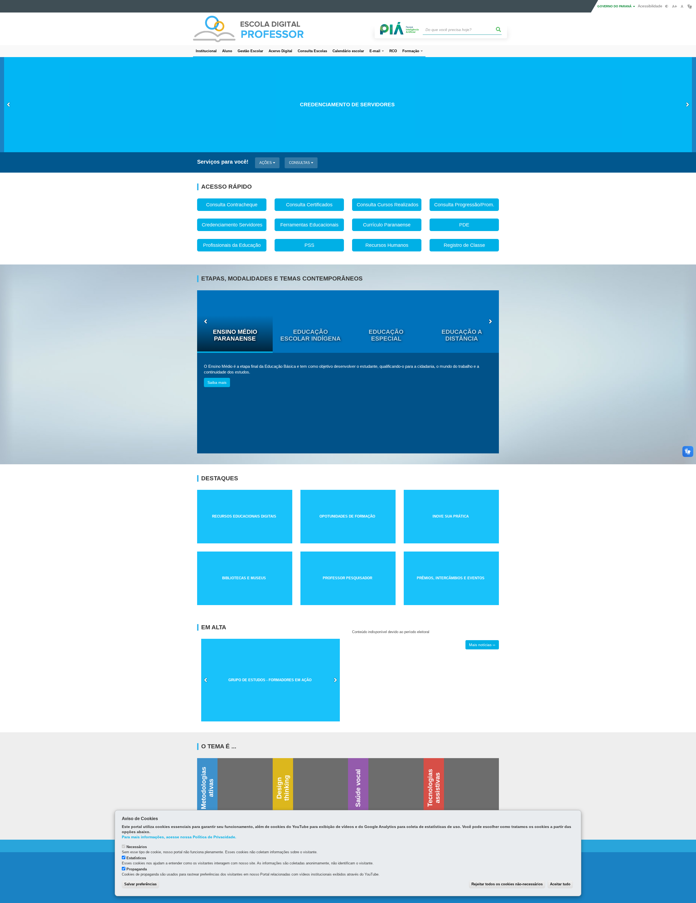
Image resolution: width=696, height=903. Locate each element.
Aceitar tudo (560, 884)
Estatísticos (136, 858)
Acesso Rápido (226, 186)
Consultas (300, 163)
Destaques (219, 478)
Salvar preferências (140, 884)
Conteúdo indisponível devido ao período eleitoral (390, 632)
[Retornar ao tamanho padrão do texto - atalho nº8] (682, 6)
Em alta (213, 627)
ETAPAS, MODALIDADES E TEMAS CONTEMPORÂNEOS (282, 278)
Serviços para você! (222, 162)
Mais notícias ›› (482, 645)
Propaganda (136, 869)
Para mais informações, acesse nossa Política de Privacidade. (179, 837)
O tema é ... (218, 746)
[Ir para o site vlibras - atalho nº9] (689, 6)
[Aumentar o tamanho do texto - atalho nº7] (674, 6)
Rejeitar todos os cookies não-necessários (507, 884)
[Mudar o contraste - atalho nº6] (667, 6)
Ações (266, 163)
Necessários (136, 847)
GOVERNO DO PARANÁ (614, 6)
